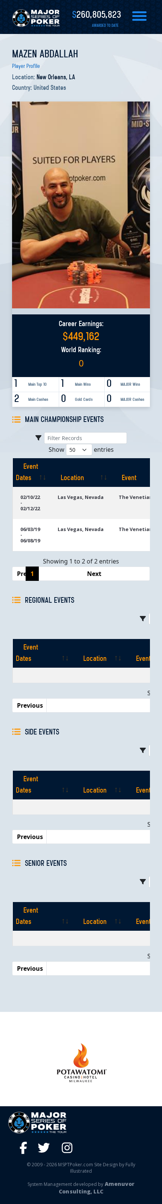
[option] (81, 1062)
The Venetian (136, 497)
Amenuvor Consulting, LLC (96, 1187)
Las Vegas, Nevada (81, 497)
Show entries (81, 449)
